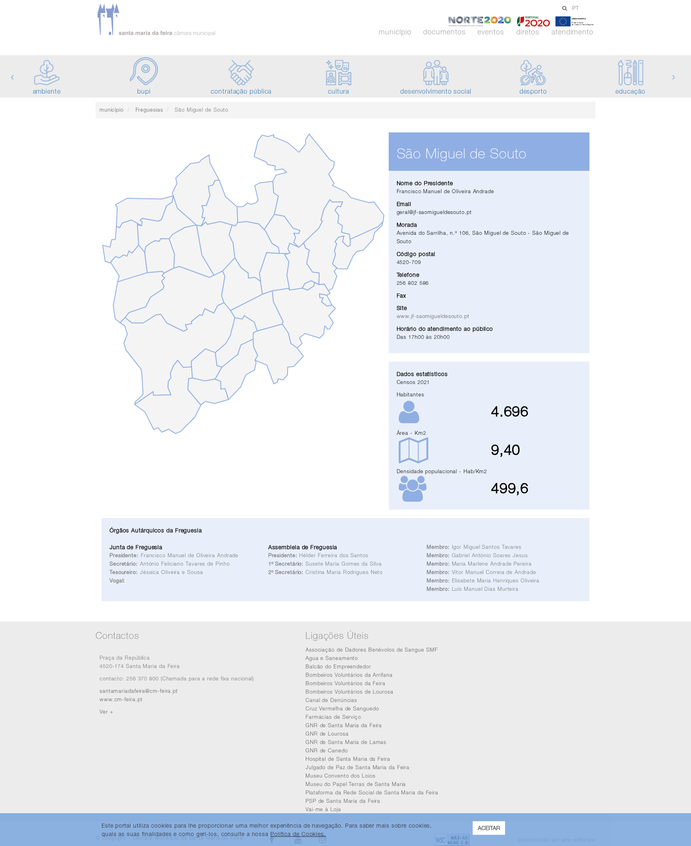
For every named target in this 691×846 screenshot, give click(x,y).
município (112, 109)
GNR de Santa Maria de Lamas (346, 742)
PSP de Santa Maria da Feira (343, 801)
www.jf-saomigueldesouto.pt (433, 316)
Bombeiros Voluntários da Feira (345, 683)
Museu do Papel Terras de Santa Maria (356, 784)
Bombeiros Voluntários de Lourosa (349, 691)
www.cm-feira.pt (121, 699)
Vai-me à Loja (323, 809)
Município (395, 32)
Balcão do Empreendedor (338, 666)
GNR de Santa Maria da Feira (344, 725)
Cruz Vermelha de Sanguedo (342, 708)
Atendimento (572, 32)
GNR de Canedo (327, 750)
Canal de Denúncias (331, 700)
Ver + (107, 711)
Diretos (527, 32)
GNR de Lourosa (327, 733)
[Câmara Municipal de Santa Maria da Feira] (179, 20)
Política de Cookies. (298, 833)
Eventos (490, 32)
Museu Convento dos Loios (340, 775)
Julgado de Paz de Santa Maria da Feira (357, 767)
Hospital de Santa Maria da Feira (348, 759)
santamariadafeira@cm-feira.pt (139, 691)
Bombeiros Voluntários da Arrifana (349, 675)
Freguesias (149, 109)
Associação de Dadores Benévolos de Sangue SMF (372, 649)
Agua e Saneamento (332, 658)
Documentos (444, 32)
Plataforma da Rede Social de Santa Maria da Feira (372, 792)
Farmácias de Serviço (333, 717)
